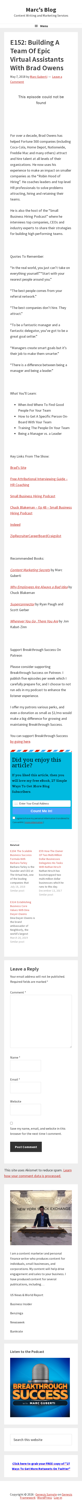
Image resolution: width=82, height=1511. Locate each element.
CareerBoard (37, 536)
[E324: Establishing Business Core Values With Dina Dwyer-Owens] (24, 922)
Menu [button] (44, 26)
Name (15, 1057)
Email (15, 1079)
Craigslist (54, 536)
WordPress (44, 1498)
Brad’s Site (18, 467)
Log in (58, 1498)
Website (15, 1101)
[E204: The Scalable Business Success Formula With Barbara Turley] (24, 871)
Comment (18, 992)
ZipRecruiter (19, 536)
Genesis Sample (46, 1494)
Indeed (15, 524)
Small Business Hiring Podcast (32, 496)
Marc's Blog (41, 9)
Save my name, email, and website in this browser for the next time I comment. (37, 1131)
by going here (20, 741)
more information (34, 822)
